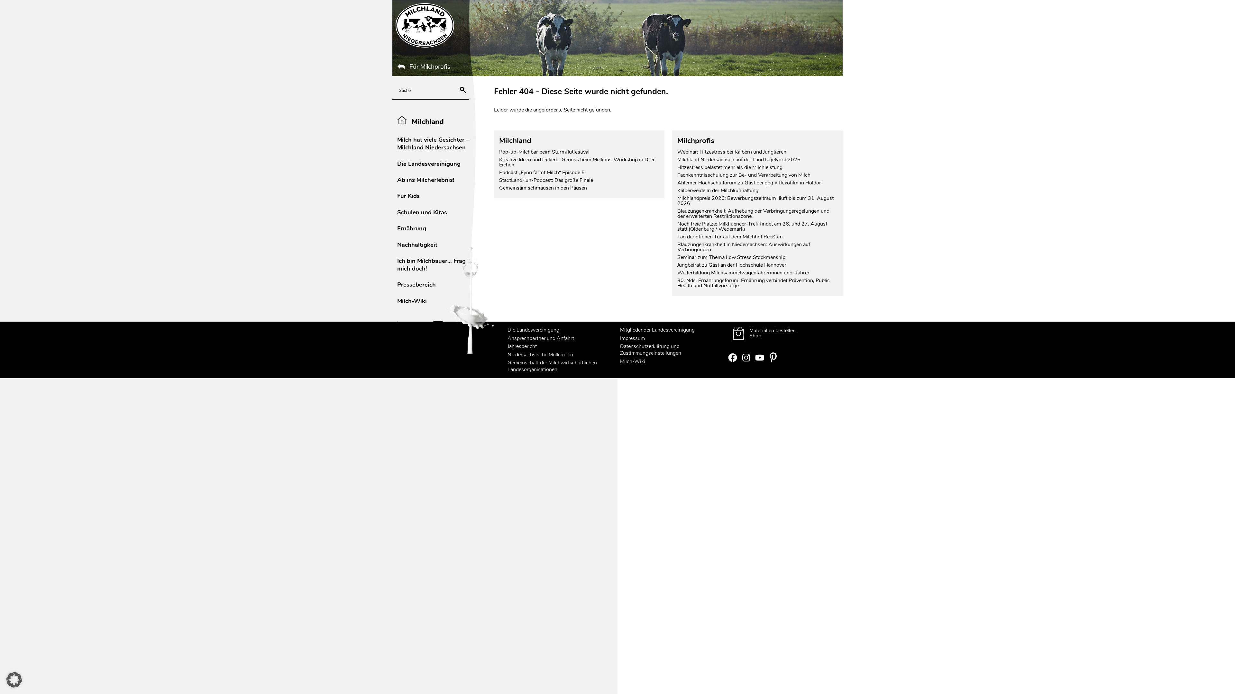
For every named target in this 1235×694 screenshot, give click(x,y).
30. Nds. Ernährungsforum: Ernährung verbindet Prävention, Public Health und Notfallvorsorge (753, 283)
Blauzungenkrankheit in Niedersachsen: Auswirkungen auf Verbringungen (743, 247)
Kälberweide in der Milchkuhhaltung (717, 190)
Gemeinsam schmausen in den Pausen (543, 187)
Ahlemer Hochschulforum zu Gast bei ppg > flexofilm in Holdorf (750, 182)
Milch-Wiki (412, 301)
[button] (14, 680)
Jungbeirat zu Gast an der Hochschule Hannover (731, 265)
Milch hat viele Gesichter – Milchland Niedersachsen (433, 143)
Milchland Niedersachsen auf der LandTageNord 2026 (738, 159)
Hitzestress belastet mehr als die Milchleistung (729, 167)
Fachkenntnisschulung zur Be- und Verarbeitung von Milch (743, 175)
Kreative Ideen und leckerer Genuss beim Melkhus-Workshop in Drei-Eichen (577, 162)
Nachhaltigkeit (417, 245)
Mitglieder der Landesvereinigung (657, 330)
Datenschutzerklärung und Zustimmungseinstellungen (650, 350)
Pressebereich (416, 284)
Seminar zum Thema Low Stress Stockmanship (731, 257)
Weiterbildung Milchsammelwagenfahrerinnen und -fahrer (743, 272)
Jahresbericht (522, 346)
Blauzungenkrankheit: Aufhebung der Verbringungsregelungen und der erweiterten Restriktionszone (753, 214)
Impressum (632, 338)
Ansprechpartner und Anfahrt (541, 338)
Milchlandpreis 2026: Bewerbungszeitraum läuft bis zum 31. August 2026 (755, 201)
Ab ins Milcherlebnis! (425, 180)
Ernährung (411, 228)
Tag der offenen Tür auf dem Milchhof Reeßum (730, 236)
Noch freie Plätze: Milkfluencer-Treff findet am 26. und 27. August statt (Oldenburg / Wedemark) (752, 226)
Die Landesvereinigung (429, 164)
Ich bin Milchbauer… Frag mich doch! (431, 264)
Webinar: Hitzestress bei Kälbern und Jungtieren (731, 152)
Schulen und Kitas (422, 212)
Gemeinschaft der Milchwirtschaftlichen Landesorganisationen (552, 366)
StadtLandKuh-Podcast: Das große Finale (546, 180)
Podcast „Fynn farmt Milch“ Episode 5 (542, 172)
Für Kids (408, 196)
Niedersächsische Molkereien (540, 354)
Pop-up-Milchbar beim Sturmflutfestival (545, 152)
